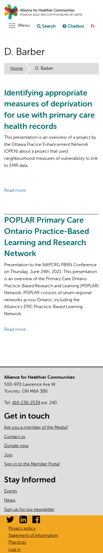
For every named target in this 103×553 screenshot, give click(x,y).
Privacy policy (22, 528)
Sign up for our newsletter (29, 509)
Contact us (14, 436)
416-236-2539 (26, 402)
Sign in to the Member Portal (32, 464)
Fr (93, 26)
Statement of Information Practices (33, 539)
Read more (15, 190)
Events (10, 491)
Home (16, 68)
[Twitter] (10, 521)
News (9, 500)
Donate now (16, 445)
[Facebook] (36, 521)
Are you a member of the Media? (36, 427)
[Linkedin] (23, 521)
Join (8, 455)
